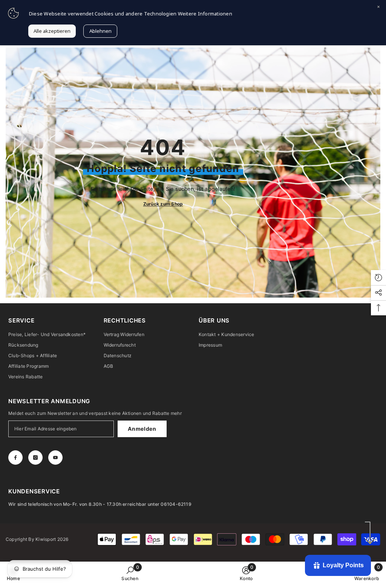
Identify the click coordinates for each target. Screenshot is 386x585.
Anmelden (142, 428)
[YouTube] (55, 457)
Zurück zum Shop (163, 204)
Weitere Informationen (205, 13)
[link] (130, 573)
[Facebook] (15, 457)
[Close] (378, 7)
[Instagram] (35, 457)
